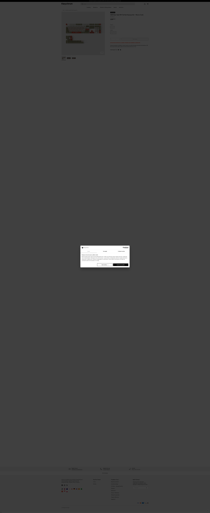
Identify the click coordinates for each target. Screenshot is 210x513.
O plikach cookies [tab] (121, 251)
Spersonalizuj (104, 264)
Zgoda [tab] (88, 251)
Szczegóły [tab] (105, 251)
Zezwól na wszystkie (121, 264)
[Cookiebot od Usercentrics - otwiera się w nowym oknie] (123, 248)
